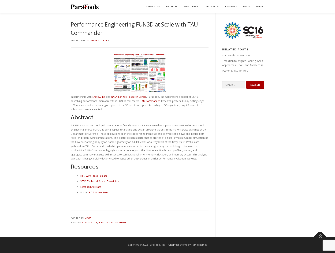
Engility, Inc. (98, 96)
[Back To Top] (320, 236)
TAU (101, 222)
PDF (91, 192)
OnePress (173, 244)
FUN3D (86, 222)
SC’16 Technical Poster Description (100, 181)
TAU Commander (150, 101)
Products (153, 6)
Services (172, 6)
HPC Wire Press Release (93, 175)
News (246, 6)
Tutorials (211, 6)
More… (260, 6)
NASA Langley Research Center (128, 96)
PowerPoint (102, 192)
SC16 (94, 222)
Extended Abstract (90, 186)
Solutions (191, 6)
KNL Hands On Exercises (236, 55)
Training (231, 6)
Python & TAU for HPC (235, 70)
